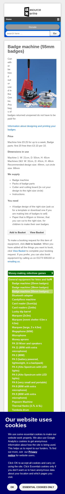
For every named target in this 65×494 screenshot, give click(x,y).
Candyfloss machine (24, 299)
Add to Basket (18, 232)
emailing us (14, 261)
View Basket (37, 232)
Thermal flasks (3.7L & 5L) (27, 405)
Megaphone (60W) (22, 331)
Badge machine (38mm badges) (30, 287)
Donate (32, 27)
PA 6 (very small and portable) (29, 382)
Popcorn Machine (22, 401)
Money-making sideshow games (27, 273)
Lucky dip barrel (21, 311)
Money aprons (20, 339)
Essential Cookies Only (38, 487)
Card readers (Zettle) (24, 307)
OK (12, 487)
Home (9, 19)
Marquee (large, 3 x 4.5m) (26, 327)
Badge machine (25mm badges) (30, 283)
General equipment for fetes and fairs (30, 279)
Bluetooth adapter (22, 295)
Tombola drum (20, 409)
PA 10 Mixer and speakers (27, 343)
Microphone (19, 335)
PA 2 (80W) (18, 355)
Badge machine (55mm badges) (30, 291)
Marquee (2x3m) (21, 315)
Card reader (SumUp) (24, 303)
